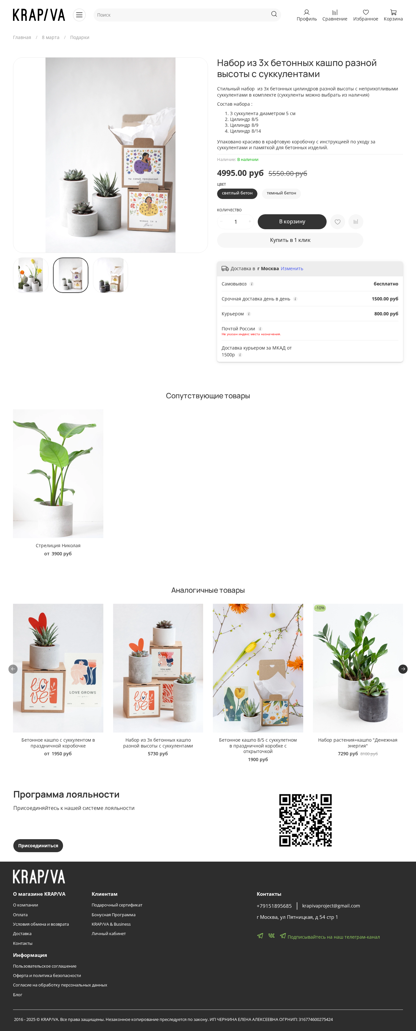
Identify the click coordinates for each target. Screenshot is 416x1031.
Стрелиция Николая (58, 545)
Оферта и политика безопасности (47, 975)
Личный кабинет (109, 933)
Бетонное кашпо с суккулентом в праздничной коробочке (58, 743)
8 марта (50, 37)
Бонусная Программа (114, 915)
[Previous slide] (22, 155)
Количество (229, 210)
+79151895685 (274, 906)
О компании (25, 905)
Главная (22, 37)
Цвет (221, 184)
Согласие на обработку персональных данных (60, 985)
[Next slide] (199, 155)
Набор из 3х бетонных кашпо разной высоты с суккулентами (158, 743)
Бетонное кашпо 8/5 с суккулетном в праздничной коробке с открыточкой (258, 745)
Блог (17, 995)
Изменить (292, 268)
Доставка (22, 933)
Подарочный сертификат (117, 905)
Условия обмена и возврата (41, 924)
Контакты (22, 943)
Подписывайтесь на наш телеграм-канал (333, 937)
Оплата (20, 915)
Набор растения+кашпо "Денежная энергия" (357, 743)
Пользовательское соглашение (44, 966)
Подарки (79, 37)
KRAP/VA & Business (111, 924)
